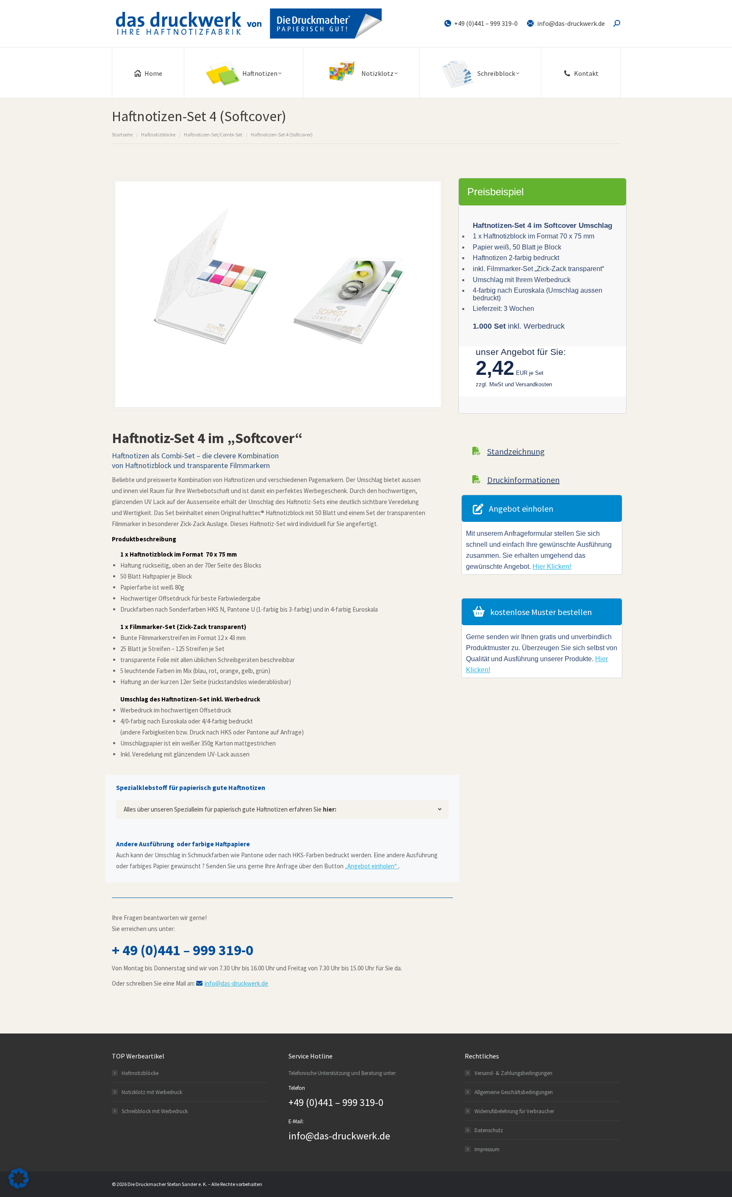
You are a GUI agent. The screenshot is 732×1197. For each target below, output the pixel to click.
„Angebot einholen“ (371, 866)
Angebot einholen (521, 508)
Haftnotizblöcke (140, 1073)
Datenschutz (488, 1130)
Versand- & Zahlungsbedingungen (513, 1073)
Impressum (486, 1149)
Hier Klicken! (551, 566)
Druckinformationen (523, 479)
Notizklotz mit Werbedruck (152, 1092)
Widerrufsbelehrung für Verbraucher (514, 1111)
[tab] (282, 809)
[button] (18, 1178)
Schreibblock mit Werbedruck (155, 1111)
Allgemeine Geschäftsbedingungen (513, 1092)
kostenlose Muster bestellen (541, 612)
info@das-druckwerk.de (571, 23)
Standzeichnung (516, 451)
